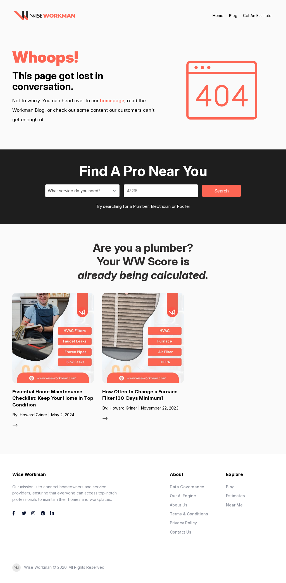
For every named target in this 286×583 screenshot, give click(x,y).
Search (221, 191)
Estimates (235, 495)
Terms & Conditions (189, 513)
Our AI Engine (183, 495)
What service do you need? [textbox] (74, 190)
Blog (233, 15)
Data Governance (187, 486)
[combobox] (82, 191)
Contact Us (180, 532)
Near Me (234, 505)
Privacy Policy (183, 522)
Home (218, 15)
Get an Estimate (257, 15)
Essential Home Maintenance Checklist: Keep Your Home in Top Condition (52, 398)
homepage (112, 100)
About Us (178, 505)
